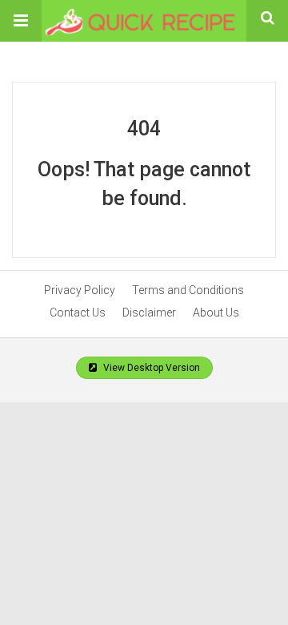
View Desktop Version (150, 367)
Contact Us (78, 312)
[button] (21, 21)
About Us (216, 312)
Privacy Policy (79, 290)
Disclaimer (149, 312)
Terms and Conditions (188, 290)
